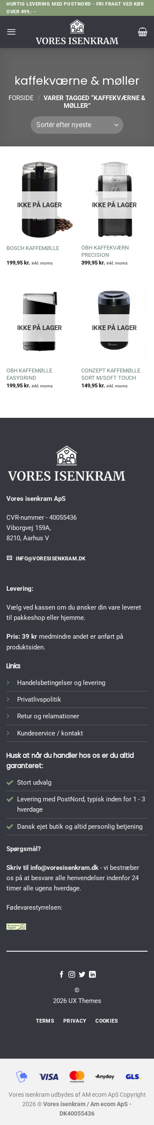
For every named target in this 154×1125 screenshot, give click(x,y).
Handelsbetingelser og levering (61, 683)
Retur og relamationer (48, 716)
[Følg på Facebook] (61, 975)
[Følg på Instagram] (71, 975)
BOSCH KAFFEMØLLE (32, 248)
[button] (11, 31)
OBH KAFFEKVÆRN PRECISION (105, 251)
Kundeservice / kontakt (50, 733)
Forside (21, 98)
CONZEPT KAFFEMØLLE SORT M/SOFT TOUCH (110, 374)
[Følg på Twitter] (82, 975)
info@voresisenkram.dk (64, 868)
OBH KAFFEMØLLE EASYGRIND (29, 374)
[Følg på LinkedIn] (92, 975)
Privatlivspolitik (39, 699)
